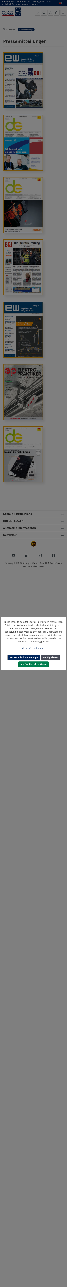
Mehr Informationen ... (33, 648)
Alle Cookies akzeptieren (33, 664)
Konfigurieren (50, 657)
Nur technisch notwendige (24, 657)
